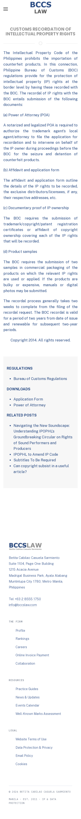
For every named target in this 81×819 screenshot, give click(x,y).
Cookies (21, 764)
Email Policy (24, 755)
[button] (5, 9)
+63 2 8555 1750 (28, 599)
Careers (21, 647)
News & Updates (28, 697)
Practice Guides (27, 689)
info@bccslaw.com (23, 605)
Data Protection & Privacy (34, 747)
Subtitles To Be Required (35, 460)
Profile (20, 630)
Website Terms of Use (31, 739)
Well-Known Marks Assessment (38, 714)
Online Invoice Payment (32, 655)
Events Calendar (27, 705)
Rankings (22, 639)
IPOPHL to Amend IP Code (36, 454)
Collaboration (25, 663)
